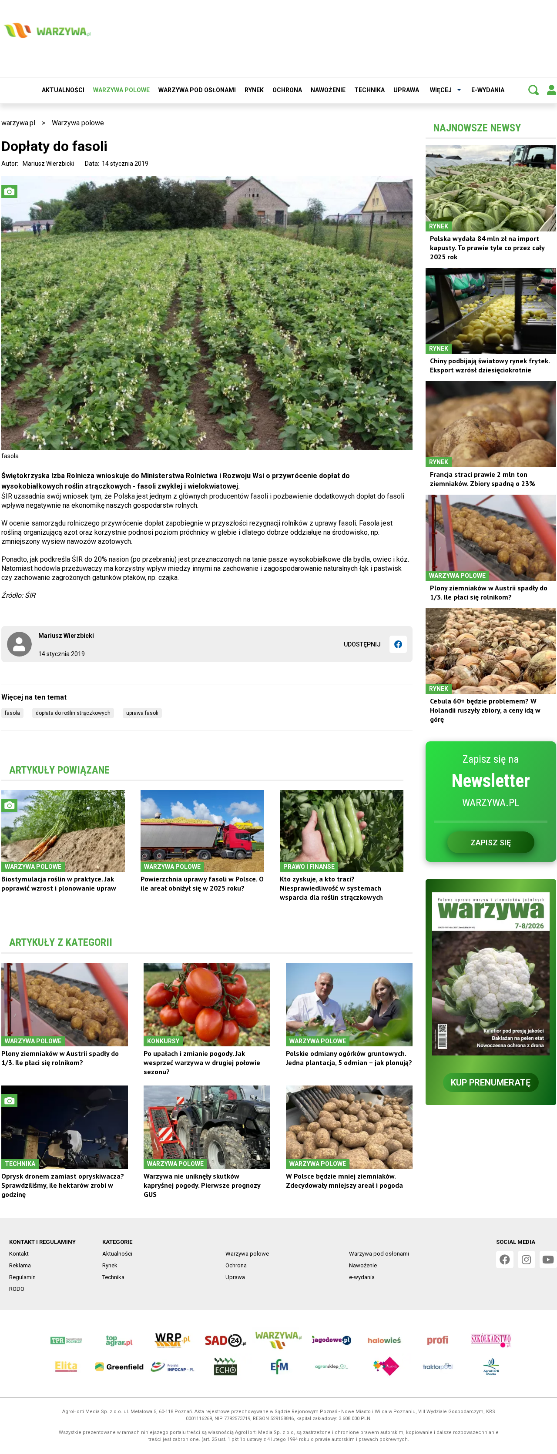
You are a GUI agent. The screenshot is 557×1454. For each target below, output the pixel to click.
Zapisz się (490, 842)
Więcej (441, 90)
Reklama (20, 1265)
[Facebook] (398, 644)
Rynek (254, 90)
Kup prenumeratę (490, 1082)
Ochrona (287, 90)
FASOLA (12, 713)
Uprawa (406, 90)
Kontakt (19, 1253)
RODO (16, 1289)
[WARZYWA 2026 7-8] (491, 973)
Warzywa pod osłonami (197, 90)
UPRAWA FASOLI (142, 713)
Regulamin (22, 1277)
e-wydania (487, 90)
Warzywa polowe (121, 90)
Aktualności (63, 90)
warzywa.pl (18, 123)
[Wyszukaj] (533, 90)
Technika (369, 90)
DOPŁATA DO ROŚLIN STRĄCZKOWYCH (73, 713)
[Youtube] (548, 1259)
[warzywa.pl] (47, 30)
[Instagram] (526, 1259)
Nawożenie (328, 90)
